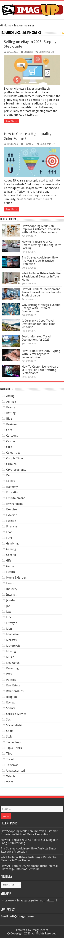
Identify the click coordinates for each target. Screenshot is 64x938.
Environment (14, 503)
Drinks (10, 481)
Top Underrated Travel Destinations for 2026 (36, 338)
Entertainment (15, 498)
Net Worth (13, 662)
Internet (11, 594)
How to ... (29, 143)
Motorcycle (13, 645)
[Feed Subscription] (63, 33)
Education (12, 492)
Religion (11, 696)
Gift (8, 560)
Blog (9, 418)
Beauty (10, 407)
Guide (10, 566)
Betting (11, 413)
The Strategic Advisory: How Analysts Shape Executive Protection (40, 261)
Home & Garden (16, 577)
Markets (11, 640)
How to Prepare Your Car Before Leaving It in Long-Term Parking (41, 245)
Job (8, 606)
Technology (13, 742)
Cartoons (12, 435)
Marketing (12, 634)
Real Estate (13, 685)
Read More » (11, 121)
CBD (9, 447)
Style (9, 736)
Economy (12, 486)
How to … (12, 583)
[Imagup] (32, 9)
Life (8, 617)
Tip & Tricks (14, 748)
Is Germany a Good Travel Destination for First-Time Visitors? (38, 324)
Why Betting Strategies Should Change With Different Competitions (41, 308)
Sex (8, 719)
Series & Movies (16, 714)
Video (10, 782)
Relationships (14, 691)
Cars (9, 430)
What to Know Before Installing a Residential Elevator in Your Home (41, 276)
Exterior (11, 515)
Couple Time (14, 458)
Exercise (11, 509)
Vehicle (10, 776)
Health (10, 572)
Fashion (11, 520)
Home (7, 25)
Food (9, 532)
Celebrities (13, 452)
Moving (11, 651)
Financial (12, 526)
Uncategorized (15, 770)
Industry (11, 589)
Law (8, 611)
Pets (9, 674)
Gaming (11, 549)
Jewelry (11, 600)
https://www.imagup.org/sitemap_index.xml (29, 900)
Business (28, 51)
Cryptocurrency (16, 469)
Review (10, 702)
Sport (9, 731)
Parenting (12, 668)
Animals (11, 401)
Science (10, 708)
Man (9, 628)
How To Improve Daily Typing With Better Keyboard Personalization (41, 354)
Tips (9, 753)
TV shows (12, 765)
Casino (10, 441)
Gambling (12, 543)
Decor (10, 475)
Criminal (11, 464)
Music (10, 657)
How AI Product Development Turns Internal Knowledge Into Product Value (41, 292)
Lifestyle (11, 623)
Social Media (14, 725)
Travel (10, 759)
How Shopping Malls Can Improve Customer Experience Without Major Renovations (41, 229)
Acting (10, 396)
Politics (11, 679)
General (11, 555)
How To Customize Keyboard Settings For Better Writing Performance (40, 370)
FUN (9, 538)
